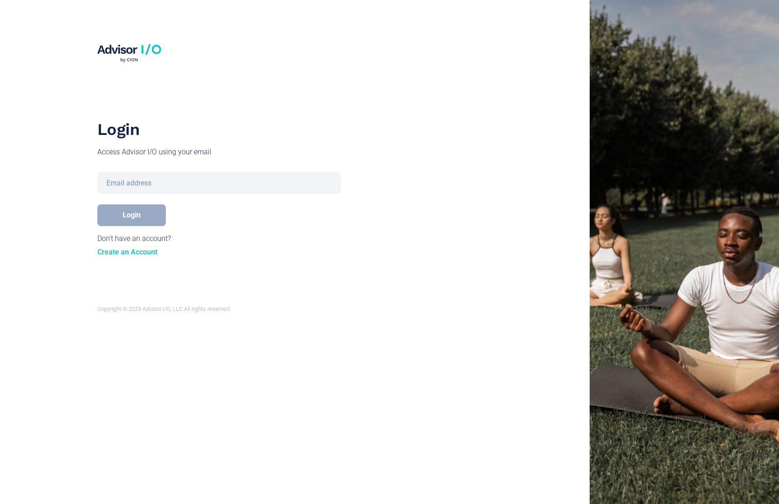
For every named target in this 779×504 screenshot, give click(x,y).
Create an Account (127, 252)
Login (132, 215)
